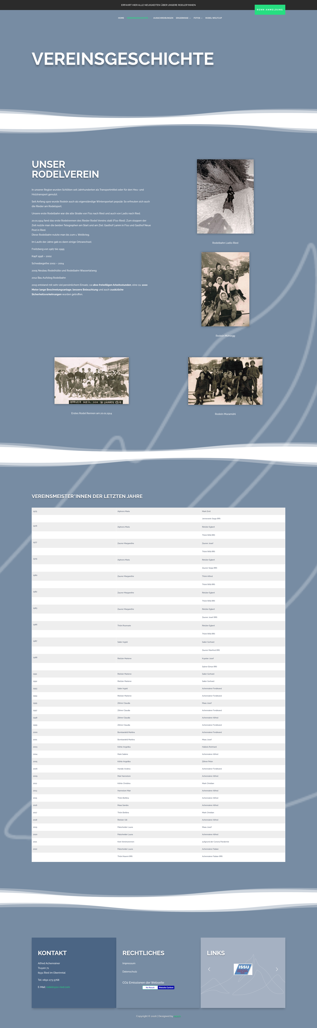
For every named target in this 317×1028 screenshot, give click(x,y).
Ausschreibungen (163, 18)
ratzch (177, 1016)
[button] (277, 969)
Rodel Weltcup (213, 18)
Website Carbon (166, 987)
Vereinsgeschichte (137, 18)
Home (121, 18)
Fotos (197, 18)
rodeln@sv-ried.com (58, 987)
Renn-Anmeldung (270, 10)
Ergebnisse (182, 18)
